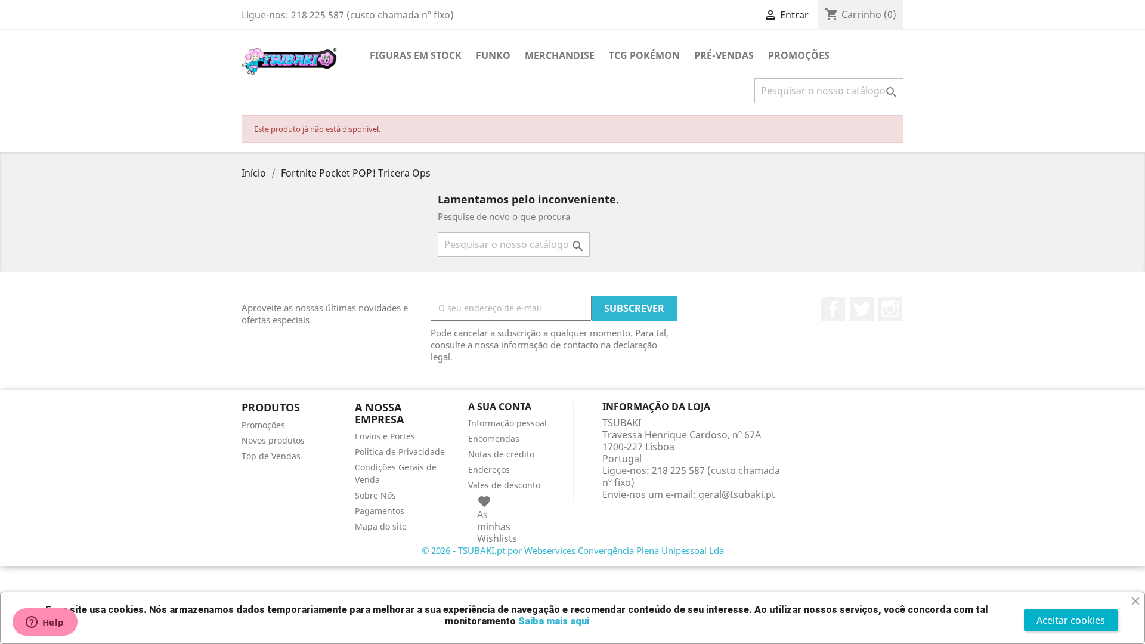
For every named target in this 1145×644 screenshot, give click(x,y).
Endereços (489, 469)
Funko (493, 55)
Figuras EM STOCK (416, 55)
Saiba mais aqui (553, 621)
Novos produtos (273, 440)
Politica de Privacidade (400, 451)
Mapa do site (381, 526)
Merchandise (560, 55)
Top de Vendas (271, 456)
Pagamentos (379, 510)
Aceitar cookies (1070, 620)
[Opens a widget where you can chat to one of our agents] (45, 623)
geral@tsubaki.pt (736, 494)
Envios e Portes (385, 436)
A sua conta (499, 406)
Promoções (263, 425)
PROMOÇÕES (799, 55)
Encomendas (493, 438)
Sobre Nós (375, 495)
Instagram (890, 309)
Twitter (862, 309)
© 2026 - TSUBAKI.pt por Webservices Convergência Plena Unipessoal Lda (573, 550)
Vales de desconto (504, 485)
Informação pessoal (507, 423)
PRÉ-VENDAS (724, 55)
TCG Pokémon (644, 55)
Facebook (833, 309)
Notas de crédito (501, 454)
